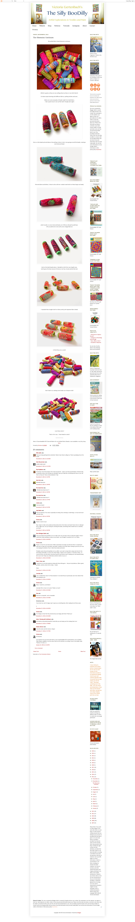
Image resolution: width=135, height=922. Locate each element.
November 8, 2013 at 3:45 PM (43, 516)
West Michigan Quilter (41, 533)
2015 (93, 772)
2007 (93, 823)
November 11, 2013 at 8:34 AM (43, 558)
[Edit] (101, 907)
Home (34, 26)
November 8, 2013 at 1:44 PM (43, 484)
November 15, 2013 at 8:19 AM (43, 590)
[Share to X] (55, 445)
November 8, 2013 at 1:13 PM (43, 477)
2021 (93, 758)
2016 (93, 769)
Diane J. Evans (39, 561)
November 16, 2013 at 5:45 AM (43, 597)
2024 (93, 751)
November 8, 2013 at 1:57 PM (43, 499)
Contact (92, 26)
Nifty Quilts (38, 453)
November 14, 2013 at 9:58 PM (43, 579)
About (85, 26)
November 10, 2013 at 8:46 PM (43, 539)
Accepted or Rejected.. (96, 342)
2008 (93, 820)
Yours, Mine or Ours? (95, 341)
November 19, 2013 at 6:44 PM (43, 608)
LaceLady (38, 573)
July (94, 794)
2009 (93, 818)
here (59, 443)
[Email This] (53, 445)
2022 (93, 755)
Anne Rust (38, 480)
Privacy (35, 30)
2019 (93, 762)
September (95, 789)
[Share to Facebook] (57, 445)
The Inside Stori (39, 487)
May (94, 799)
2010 (93, 816)
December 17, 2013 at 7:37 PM (43, 631)
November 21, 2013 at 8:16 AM (43, 616)
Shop (49, 26)
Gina (37, 593)
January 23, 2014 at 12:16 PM (43, 645)
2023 (93, 753)
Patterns (57, 26)
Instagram (76, 26)
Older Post (83, 651)
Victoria (38, 519)
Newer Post (36, 651)
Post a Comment (39, 648)
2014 (93, 774)
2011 (93, 813)
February (95, 806)
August (95, 792)
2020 (93, 760)
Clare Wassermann (40, 462)
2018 (93, 765)
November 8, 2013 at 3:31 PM (43, 507)
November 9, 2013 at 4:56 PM (43, 530)
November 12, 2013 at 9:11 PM (43, 570)
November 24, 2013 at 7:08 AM (43, 623)
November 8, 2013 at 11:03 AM (43, 458)
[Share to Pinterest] (58, 445)
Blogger (79, 912)
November (95, 781)
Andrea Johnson (39, 626)
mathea (38, 503)
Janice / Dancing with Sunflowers (43, 619)
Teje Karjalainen (39, 469)
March (94, 803)
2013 (93, 776)
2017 (93, 767)
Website (42, 26)
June (94, 796)
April (94, 801)
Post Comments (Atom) (44, 654)
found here (98, 149)
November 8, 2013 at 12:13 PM (43, 466)
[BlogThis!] (54, 445)
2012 (93, 811)
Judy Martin (38, 510)
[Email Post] (50, 445)
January (95, 808)
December (95, 778)
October (95, 787)
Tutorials (66, 26)
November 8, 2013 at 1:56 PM (43, 492)
